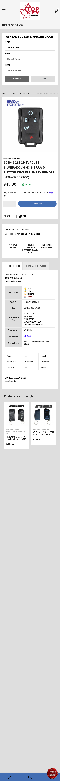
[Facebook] (16, 216)
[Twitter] (20, 216)
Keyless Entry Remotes (28, 234)
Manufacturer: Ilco (11, 159)
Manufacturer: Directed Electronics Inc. (15, 432)
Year (7, 42)
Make (7, 54)
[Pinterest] (24, 216)
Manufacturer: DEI (41, 430)
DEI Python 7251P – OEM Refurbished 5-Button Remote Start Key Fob (43, 434)
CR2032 (28, 336)
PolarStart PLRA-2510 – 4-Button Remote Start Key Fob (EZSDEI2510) (16, 439)
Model (8, 65)
